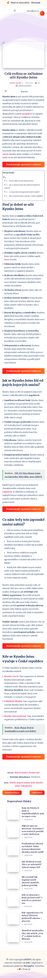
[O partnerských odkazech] (17, 86)
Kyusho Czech (11, 676)
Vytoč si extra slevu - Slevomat (25, 3)
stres (6, 259)
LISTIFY (27, 959)
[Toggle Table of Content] (4, 177)
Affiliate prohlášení (24, 85)
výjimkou (7, 492)
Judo (33, 783)
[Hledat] (42, 13)
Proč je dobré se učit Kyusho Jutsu (21, 181)
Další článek (37, 793)
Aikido (12, 783)
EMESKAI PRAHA (13, 701)
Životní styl (34, 772)
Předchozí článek (12, 793)
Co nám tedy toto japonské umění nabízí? (24, 192)
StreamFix (29, 966)
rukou (5, 154)
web (28, 963)
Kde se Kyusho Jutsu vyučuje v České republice (26, 196)
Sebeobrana (26, 786)
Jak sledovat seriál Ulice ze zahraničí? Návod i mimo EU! (31, 864)
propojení (27, 114)
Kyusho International (15, 716)
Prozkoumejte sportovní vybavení (23, 164)
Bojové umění (23, 783)
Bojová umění (21, 772)
